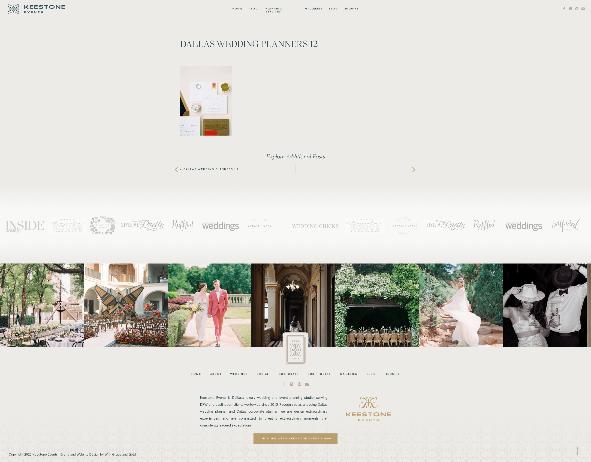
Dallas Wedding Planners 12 (211, 169)
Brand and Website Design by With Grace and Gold (98, 454)
